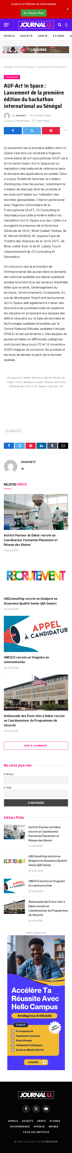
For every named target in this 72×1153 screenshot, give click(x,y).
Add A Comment (36, 745)
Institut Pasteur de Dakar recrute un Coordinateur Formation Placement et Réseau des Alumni (31, 540)
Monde (53, 1126)
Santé (43, 35)
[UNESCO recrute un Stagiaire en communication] (36, 634)
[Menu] (6, 24)
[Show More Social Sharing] (64, 130)
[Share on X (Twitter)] (32, 130)
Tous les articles (36, 1132)
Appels (9, 35)
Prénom (9, 774)
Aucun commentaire (18, 120)
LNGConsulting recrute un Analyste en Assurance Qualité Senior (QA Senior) (30, 601)
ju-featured (13, 430)
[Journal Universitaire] (36, 25)
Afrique (39, 1126)
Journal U (21, 115)
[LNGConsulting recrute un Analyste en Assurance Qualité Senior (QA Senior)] (36, 575)
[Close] (67, 9)
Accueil (8, 66)
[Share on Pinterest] (51, 130)
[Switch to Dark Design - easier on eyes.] (66, 25)
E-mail (7, 787)
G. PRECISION (50, 1141)
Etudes (58, 35)
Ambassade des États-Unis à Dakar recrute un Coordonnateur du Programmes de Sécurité (34, 720)
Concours (11, 77)
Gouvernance (20, 1126)
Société (26, 35)
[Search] (59, 24)
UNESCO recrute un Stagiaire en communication (26, 660)
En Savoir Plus (34, 13)
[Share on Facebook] (13, 130)
